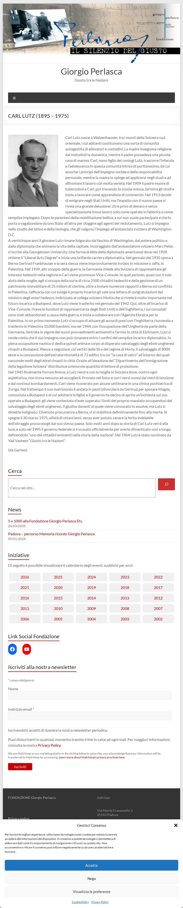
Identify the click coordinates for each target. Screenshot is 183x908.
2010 (58, 608)
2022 (158, 577)
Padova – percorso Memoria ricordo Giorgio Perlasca (51, 533)
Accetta (91, 865)
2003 (125, 619)
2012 (158, 598)
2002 (158, 619)
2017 (158, 587)
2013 (125, 598)
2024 (91, 577)
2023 (125, 577)
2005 (58, 619)
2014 (91, 598)
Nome (13, 688)
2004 (91, 619)
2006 (24, 619)
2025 (58, 577)
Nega (91, 878)
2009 (91, 608)
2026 (24, 577)
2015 (58, 598)
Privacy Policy (100, 902)
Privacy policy (18, 818)
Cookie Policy (80, 902)
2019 (91, 587)
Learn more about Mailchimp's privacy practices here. (92, 757)
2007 (158, 608)
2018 (125, 587)
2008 (125, 608)
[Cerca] (166, 484)
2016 (24, 598)
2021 (24, 587)
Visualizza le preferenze (91, 891)
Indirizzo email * (21, 709)
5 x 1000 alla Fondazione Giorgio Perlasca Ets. (45, 521)
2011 (24, 608)
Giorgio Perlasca (91, 71)
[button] (175, 825)
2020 (58, 587)
